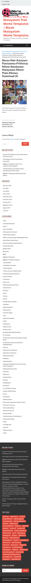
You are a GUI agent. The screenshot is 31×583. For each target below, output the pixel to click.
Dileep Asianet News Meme (11, 285)
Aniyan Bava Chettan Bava (10, 240)
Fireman (5, 296)
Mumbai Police (7, 377)
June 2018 (6, 191)
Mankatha (6, 358)
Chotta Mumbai (7, 276)
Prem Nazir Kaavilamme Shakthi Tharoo (14, 402)
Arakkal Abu (14, 516)
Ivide (4, 315)
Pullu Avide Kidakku (8, 408)
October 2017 (7, 202)
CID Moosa (6, 279)
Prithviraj (6, 545)
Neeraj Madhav (7, 540)
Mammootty (21, 533)
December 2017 (7, 196)
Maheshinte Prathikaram (10, 350)
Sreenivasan (23, 549)
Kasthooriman (7, 329)
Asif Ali (22, 516)
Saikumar (23, 545)
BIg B (4, 254)
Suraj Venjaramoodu (8, 552)
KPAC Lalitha (7, 533)
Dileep (5, 523)
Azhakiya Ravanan (8, 246)
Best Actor (6, 251)
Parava (5, 394)
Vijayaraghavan (7, 556)
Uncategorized (7, 424)
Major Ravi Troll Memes (9, 353)
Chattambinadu (7, 268)
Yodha (5, 433)
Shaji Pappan (7, 549)
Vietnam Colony (7, 430)
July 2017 (5, 210)
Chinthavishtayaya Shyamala (11, 273)
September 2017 (7, 205)
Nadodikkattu (7, 382)
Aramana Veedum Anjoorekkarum (12, 243)
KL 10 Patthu (6, 335)
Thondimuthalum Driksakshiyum (12, 416)
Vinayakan (6, 559)
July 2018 (5, 188)
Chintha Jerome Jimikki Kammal (12, 271)
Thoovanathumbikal (8, 419)
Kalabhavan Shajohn (20, 530)
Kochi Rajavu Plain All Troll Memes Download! (15, 456)
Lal (14, 533)
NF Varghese (24, 540)
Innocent (18, 526)
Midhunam (6, 374)
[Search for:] (15, 144)
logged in (11, 139)
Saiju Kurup (14, 545)
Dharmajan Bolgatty (19, 521)
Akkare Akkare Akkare (9, 234)
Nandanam (6, 385)
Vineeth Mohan (15, 559)
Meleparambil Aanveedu (10, 369)
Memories (6, 371)
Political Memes (7, 399)
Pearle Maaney (16, 542)
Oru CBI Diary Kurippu (9, 388)
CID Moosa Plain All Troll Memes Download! (15, 474)
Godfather (6, 304)
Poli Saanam (6, 396)
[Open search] (27, 45)
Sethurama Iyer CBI (8, 410)
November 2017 (7, 199)
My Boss (5, 380)
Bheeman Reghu (18, 518)
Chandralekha (7, 262)
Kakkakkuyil (6, 324)
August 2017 (6, 208)
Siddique (15, 549)
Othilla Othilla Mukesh (9, 391)
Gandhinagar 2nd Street (10, 301)
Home (3, 51)
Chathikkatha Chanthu (9, 265)
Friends (5, 299)
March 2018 (6, 194)
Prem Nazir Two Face (9, 405)
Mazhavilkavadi (7, 361)
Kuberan (5, 347)
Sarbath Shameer (17, 547)
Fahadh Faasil (13, 523)
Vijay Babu (17, 556)
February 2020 (7, 185)
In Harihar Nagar (7, 312)
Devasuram (6, 282)
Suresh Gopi (19, 552)
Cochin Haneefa (7, 521)
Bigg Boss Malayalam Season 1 (11, 260)
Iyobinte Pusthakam (8, 318)
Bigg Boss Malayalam (9, 257)
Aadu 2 (5, 226)
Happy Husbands (8, 307)
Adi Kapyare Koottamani (10, 232)
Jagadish (25, 526)
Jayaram (13, 528)
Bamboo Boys (7, 248)
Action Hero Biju (7, 229)
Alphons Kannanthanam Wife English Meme (15, 237)
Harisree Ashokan (8, 526)
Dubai (4, 293)
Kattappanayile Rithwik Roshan (12, 332)
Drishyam (5, 290)
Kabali (5, 321)
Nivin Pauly (6, 542)
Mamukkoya (6, 535)
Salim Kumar (7, 547)
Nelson (16, 540)
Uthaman (5, 427)
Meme (14, 535)
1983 (4, 220)
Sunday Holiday (7, 413)
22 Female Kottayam (9, 223)
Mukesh (5, 537)
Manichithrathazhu (8, 355)
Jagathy (5, 528)
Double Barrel (7, 287)
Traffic (4, 421)
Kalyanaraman (7, 326)
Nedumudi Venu (14, 537)
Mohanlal (22, 535)
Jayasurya (21, 528)
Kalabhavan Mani (8, 530)
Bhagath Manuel (7, 518)
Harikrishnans (7, 310)
